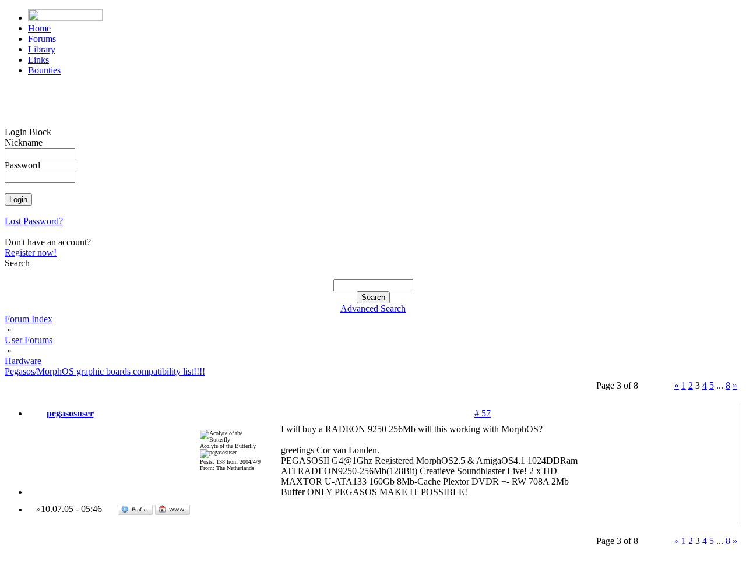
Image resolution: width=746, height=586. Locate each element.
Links (38, 60)
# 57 (482, 413)
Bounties (44, 70)
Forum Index (28, 319)
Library (41, 49)
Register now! (31, 252)
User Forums (28, 340)
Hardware (23, 361)
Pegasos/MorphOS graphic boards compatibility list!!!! (105, 371)
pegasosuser (70, 413)
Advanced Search (373, 308)
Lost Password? (34, 221)
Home (39, 28)
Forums (42, 39)
